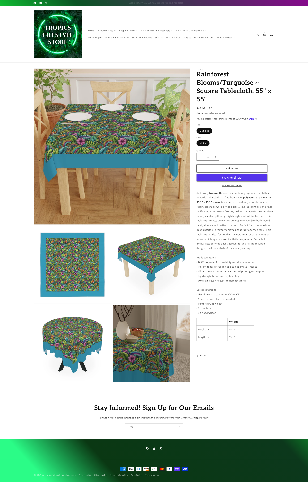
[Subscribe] (179, 427)
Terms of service (152, 475)
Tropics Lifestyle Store (49, 475)
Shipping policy (100, 475)
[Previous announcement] (107, 3)
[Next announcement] (201, 3)
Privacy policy (85, 475)
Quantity (201, 150)
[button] (106, 30)
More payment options (232, 185)
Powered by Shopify (67, 475)
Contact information (119, 475)
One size (204, 130)
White (203, 143)
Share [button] (203, 355)
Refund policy (136, 475)
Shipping (201, 113)
